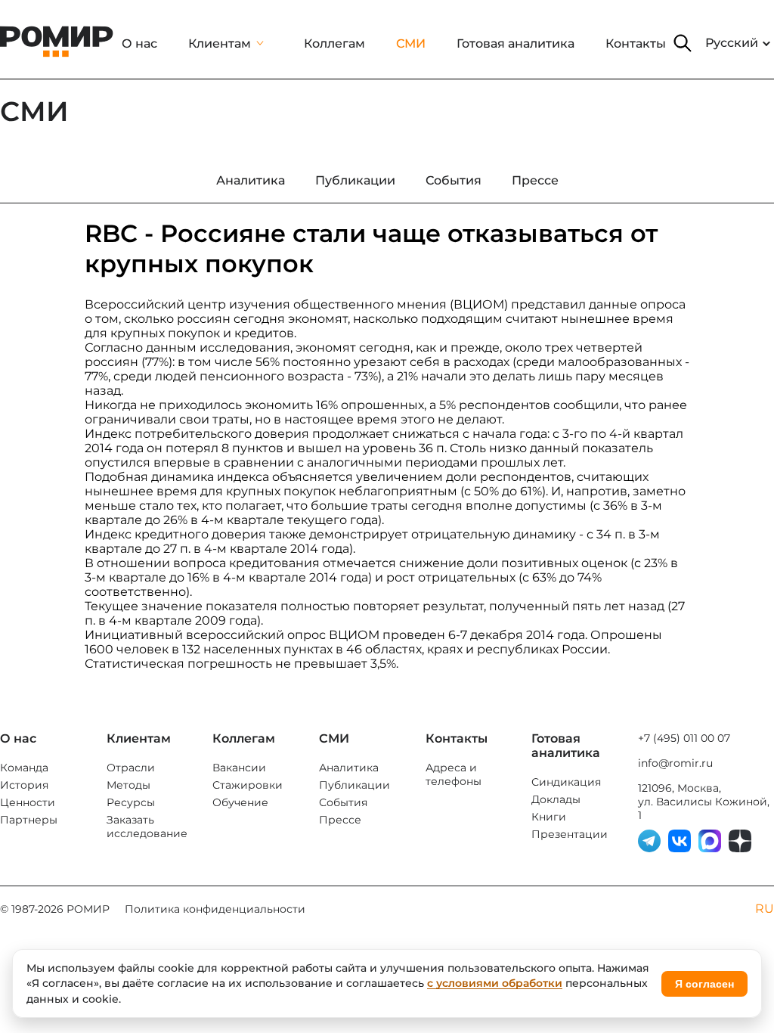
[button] (682, 43)
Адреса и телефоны (453, 774)
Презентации (569, 834)
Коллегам (334, 43)
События (343, 802)
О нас (139, 43)
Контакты (635, 43)
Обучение (240, 802)
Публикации (354, 785)
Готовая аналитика (515, 43)
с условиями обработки (494, 983)
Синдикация (566, 782)
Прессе (340, 820)
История (24, 785)
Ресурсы (131, 802)
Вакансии (239, 767)
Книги (548, 817)
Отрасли (131, 767)
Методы (128, 785)
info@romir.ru (675, 763)
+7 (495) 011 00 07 (684, 738)
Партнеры (28, 820)
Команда (24, 767)
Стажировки (247, 785)
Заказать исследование (147, 826)
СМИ (411, 43)
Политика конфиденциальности (215, 909)
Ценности (27, 802)
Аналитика (349, 767)
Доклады (555, 799)
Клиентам (219, 43)
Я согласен (704, 984)
